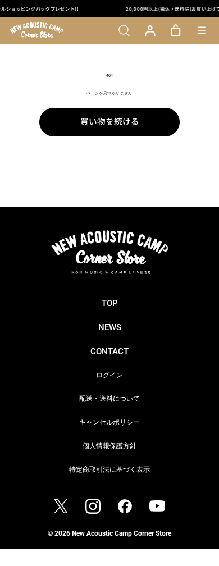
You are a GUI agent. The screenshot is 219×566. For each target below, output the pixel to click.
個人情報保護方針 (109, 445)
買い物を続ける (109, 121)
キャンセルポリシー (109, 422)
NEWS (109, 327)
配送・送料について (109, 398)
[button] (124, 31)
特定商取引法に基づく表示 (109, 469)
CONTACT (109, 351)
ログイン (109, 375)
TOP (110, 303)
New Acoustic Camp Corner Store (121, 533)
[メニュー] (201, 31)
